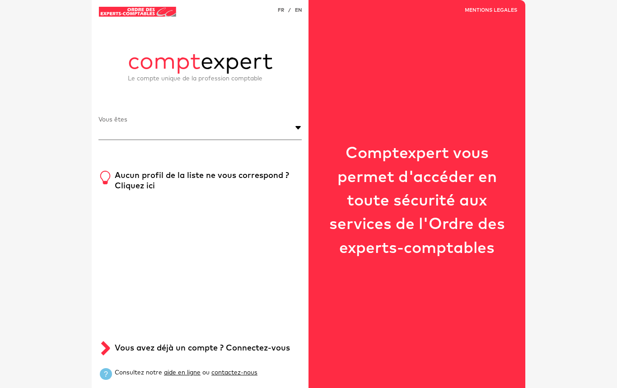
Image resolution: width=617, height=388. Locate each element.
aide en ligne (182, 372)
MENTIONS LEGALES (491, 10)
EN (298, 10)
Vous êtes (112, 120)
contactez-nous (234, 372)
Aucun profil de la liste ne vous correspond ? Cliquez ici (202, 181)
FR (281, 10)
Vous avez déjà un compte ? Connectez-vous (202, 348)
